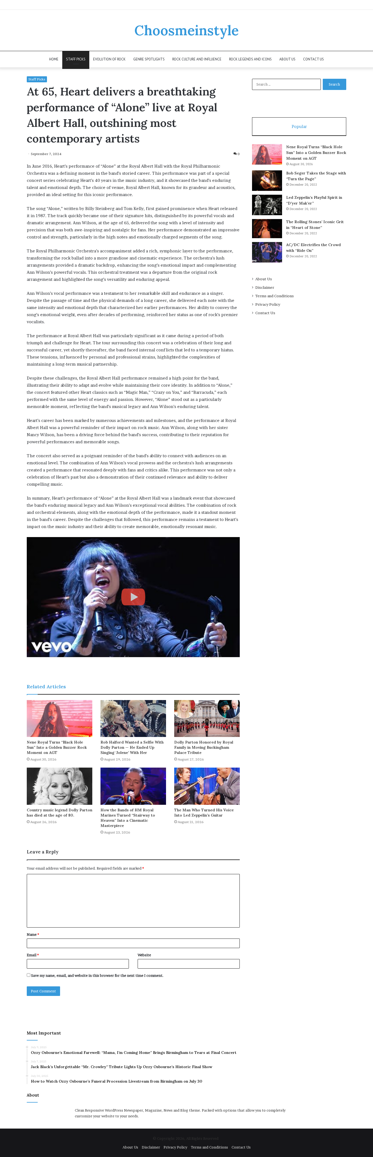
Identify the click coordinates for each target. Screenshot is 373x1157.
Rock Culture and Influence (196, 59)
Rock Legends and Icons (250, 59)
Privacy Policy (267, 304)
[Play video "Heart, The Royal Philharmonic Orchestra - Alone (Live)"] (133, 597)
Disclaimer (264, 287)
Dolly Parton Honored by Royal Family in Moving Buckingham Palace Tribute (203, 747)
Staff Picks (75, 59)
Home (53, 59)
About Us (287, 59)
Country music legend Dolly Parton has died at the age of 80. (59, 813)
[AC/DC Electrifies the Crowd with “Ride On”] (267, 252)
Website (144, 955)
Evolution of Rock (109, 59)
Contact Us (313, 59)
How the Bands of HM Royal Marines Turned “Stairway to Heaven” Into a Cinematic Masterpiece (127, 818)
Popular (299, 126)
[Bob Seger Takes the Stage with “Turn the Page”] (267, 180)
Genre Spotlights (149, 59)
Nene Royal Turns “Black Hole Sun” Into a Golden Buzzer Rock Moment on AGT (57, 747)
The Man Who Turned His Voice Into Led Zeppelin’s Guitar (204, 813)
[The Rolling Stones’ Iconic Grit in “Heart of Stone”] (267, 228)
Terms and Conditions (274, 296)
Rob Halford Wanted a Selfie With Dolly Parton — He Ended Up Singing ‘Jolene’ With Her (132, 747)
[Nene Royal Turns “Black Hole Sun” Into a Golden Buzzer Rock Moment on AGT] (59, 718)
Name (33, 934)
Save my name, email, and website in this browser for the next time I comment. (97, 975)
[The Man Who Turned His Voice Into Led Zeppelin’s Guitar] (207, 786)
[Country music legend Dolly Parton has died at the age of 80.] (59, 786)
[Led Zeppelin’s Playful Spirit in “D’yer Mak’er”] (267, 205)
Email (33, 955)
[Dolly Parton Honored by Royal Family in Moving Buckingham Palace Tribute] (207, 718)
